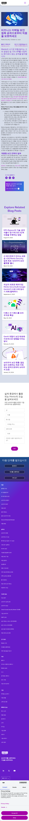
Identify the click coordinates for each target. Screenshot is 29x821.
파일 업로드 (4, 560)
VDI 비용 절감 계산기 (6, 651)
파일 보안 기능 (4, 556)
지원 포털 (3, 697)
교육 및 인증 (4, 701)
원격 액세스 (4, 512)
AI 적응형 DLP (4, 492)
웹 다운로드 (4, 579)
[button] (25, 3)
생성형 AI (3, 564)
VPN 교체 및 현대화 (6, 576)
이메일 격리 (17, 45)
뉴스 (2, 672)
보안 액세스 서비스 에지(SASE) (9, 621)
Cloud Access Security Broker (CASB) (10, 609)
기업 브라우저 (4, 613)
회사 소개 (3, 711)
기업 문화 (3, 730)
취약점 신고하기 (5, 693)
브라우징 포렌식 (5, 500)
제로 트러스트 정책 (6, 633)
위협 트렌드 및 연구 (5, 46)
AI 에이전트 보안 (5, 496)
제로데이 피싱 (4, 587)
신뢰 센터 (3, 742)
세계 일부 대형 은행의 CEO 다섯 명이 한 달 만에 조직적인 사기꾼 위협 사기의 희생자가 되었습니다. (14, 98)
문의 (14, 448)
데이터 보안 (4, 548)
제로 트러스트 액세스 (6, 583)
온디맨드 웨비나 (5, 676)
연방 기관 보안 (4, 568)
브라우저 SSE (4, 533)
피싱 (26, 45)
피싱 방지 (3, 597)
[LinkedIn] (3, 771)
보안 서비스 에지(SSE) (6, 625)
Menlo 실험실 (22, 45)
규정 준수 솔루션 (5, 544)
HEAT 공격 (3, 617)
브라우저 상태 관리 (6, 601)
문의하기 (3, 165)
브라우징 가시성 (5, 537)
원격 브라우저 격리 (6, 516)
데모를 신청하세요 (14, 472)
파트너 (2, 734)
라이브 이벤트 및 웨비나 (7, 664)
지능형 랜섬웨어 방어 (6, 552)
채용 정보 (3, 715)
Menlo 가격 (4, 643)
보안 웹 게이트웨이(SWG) (7, 629)
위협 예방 (3, 523)
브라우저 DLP (4, 504)
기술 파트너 (4, 738)
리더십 (2, 726)
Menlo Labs (4, 668)
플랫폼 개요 (4, 488)
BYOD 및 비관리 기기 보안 (7, 540)
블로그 (2, 660)
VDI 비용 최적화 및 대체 (7, 572)
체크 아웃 (17, 165)
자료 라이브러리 (5, 683)
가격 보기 (14, 478)
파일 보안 (3, 508)
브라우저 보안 (4, 605)
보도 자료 (3, 679)
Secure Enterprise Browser (8, 519)
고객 (2, 722)
